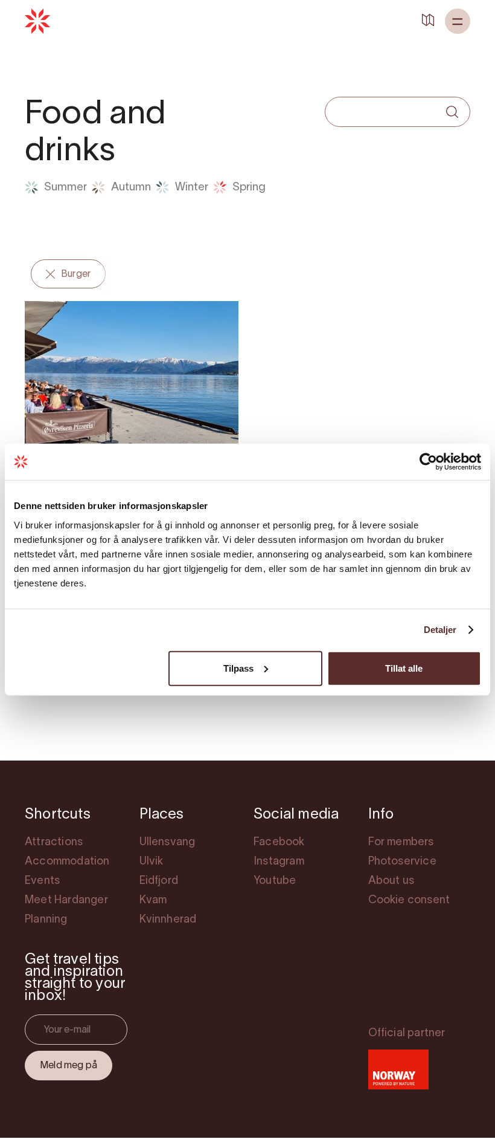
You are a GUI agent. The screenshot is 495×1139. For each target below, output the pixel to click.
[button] (457, 21)
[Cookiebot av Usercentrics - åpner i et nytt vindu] (428, 462)
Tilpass (238, 668)
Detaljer (440, 630)
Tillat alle (404, 668)
